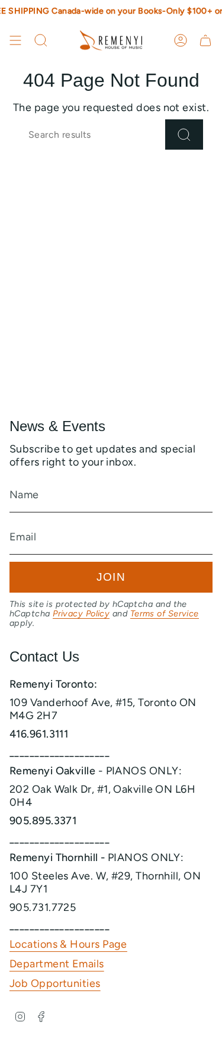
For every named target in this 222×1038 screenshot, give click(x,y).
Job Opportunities (55, 983)
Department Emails (56, 963)
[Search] (184, 134)
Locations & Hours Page (68, 944)
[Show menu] (15, 40)
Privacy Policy (81, 613)
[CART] (205, 40)
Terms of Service (164, 613)
